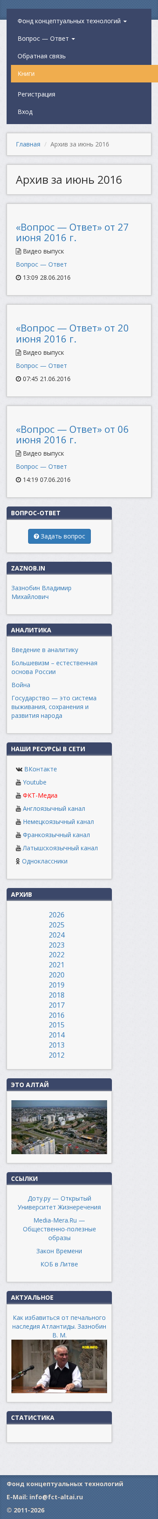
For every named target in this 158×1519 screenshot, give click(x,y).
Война (20, 685)
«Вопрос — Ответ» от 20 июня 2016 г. (72, 333)
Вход (25, 111)
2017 (57, 1005)
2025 (57, 925)
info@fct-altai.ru (56, 1497)
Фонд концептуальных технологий (70, 21)
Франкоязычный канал (56, 835)
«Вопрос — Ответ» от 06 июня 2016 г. (72, 434)
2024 (57, 935)
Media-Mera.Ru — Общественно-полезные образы (59, 1229)
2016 (57, 1015)
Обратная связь (42, 56)
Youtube (35, 782)
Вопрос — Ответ (44, 38)
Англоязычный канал (54, 808)
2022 (57, 954)
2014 (57, 1035)
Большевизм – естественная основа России (54, 667)
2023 (57, 945)
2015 (57, 1025)
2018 (57, 995)
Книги (26, 73)
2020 (57, 975)
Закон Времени (59, 1251)
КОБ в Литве (59, 1264)
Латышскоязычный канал (60, 848)
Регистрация (36, 94)
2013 (57, 1045)
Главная (28, 144)
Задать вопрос (62, 536)
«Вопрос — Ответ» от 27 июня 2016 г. (72, 232)
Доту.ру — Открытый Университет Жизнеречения (59, 1202)
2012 (57, 1055)
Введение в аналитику (44, 649)
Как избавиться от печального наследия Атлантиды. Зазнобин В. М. (59, 1326)
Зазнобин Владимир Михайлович (41, 592)
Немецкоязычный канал (58, 821)
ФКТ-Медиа (40, 795)
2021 (57, 965)
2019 (57, 985)
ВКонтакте (40, 769)
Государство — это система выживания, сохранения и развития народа (54, 707)
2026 (57, 915)
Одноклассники (45, 861)
